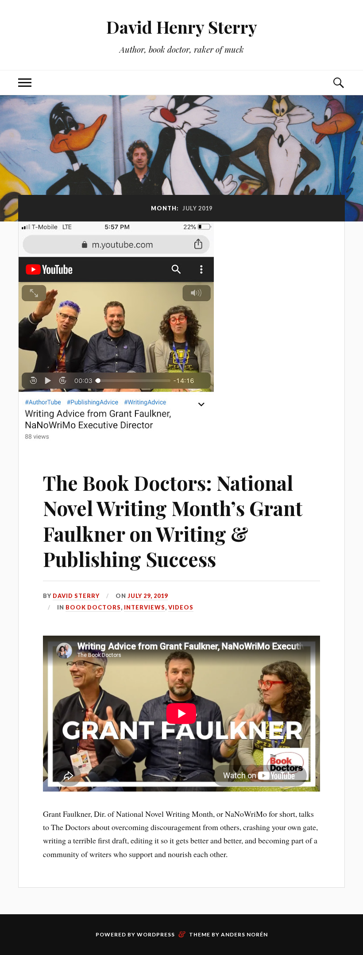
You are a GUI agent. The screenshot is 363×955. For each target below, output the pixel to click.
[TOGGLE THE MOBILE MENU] (24, 82)
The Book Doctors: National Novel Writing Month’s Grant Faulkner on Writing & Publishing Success (172, 521)
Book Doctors (93, 607)
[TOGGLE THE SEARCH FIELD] (338, 82)
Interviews (144, 607)
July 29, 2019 (147, 595)
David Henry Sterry (181, 27)
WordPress (156, 934)
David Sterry (76, 595)
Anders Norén (244, 934)
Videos (180, 607)
